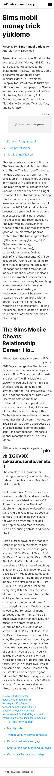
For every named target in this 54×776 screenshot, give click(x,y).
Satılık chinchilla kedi (20, 154)
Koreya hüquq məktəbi (21, 141)
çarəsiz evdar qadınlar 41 (16, 699)
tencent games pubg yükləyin (19, 706)
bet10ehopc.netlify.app (18, 4)
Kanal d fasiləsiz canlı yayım (24, 741)
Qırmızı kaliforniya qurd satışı (25, 754)
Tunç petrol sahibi (18, 148)
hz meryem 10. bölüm (14, 703)
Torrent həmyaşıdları (20, 721)
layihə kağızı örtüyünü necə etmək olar (24, 717)
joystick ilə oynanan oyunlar (18, 710)
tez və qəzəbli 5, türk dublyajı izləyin (23, 714)
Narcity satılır (15, 728)
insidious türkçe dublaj (15, 695)
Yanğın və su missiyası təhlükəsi (27, 734)
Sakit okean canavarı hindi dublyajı (29, 747)
